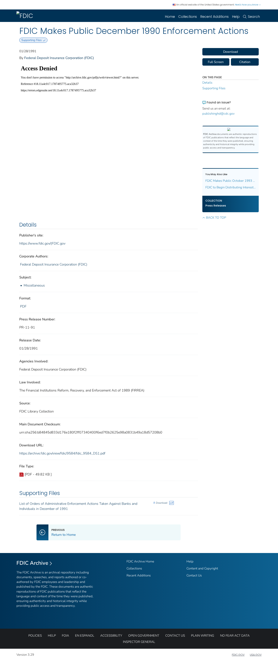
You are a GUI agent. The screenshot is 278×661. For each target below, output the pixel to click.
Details (207, 82)
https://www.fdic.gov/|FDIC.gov (42, 243)
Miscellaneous (34, 285)
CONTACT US (175, 635)
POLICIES (35, 635)
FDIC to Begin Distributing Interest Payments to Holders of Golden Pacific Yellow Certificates (230, 187)
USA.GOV (256, 655)
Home (170, 16)
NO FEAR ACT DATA (235, 635)
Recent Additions (214, 16)
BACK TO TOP (216, 217)
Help (236, 16)
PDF (23, 306)
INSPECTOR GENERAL (139, 642)
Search (254, 16)
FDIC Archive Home (140, 561)
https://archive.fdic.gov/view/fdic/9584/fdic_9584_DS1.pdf (62, 453)
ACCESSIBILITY (111, 635)
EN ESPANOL (84, 635)
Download (161, 503)
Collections (187, 16)
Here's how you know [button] (247, 4)
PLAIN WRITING (202, 635)
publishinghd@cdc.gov (218, 113)
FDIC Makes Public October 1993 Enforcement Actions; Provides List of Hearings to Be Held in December (230, 181)
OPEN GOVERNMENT (143, 635)
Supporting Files (213, 88)
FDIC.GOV (238, 655)
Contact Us (194, 575)
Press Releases (215, 205)
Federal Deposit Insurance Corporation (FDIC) (59, 58)
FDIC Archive (32, 563)
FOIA (65, 635)
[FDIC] (25, 15)
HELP (52, 635)
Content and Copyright (202, 568)
